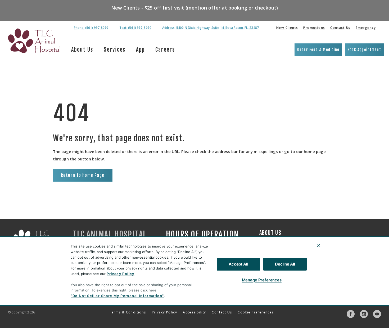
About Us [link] (270, 233)
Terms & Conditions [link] (127, 312)
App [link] (140, 49)
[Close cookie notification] (318, 245)
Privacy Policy (120, 274)
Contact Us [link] (340, 27)
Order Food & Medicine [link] (318, 49)
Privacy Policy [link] (164, 312)
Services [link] (114, 49)
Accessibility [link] (194, 312)
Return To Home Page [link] (83, 175)
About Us (82, 49)
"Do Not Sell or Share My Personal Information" (117, 296)
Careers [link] (165, 49)
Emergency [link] (366, 27)
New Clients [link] (287, 27)
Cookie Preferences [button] (256, 312)
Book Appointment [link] (364, 49)
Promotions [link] (314, 27)
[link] (34, 41)
